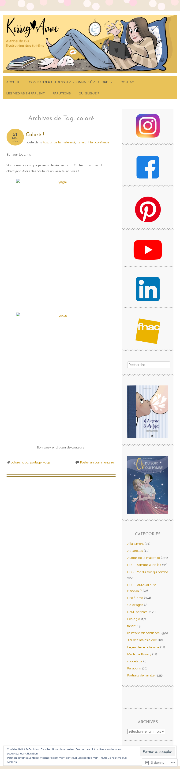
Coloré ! (35, 135)
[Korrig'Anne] (90, 73)
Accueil (13, 82)
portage (35, 462)
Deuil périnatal (137, 612)
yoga (46, 462)
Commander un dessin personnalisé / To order (70, 82)
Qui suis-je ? (89, 93)
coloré (15, 462)
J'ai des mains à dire (142, 640)
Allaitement (135, 543)
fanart (131, 626)
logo (25, 462)
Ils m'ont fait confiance (93, 142)
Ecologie (133, 619)
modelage (134, 661)
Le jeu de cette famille (143, 647)
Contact (128, 82)
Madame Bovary (139, 654)
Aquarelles (135, 550)
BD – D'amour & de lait (144, 565)
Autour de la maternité (59, 142)
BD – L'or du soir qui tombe (147, 572)
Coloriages (135, 605)
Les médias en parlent (25, 93)
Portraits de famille (140, 675)
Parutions (62, 93)
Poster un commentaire (97, 462)
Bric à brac (135, 598)
